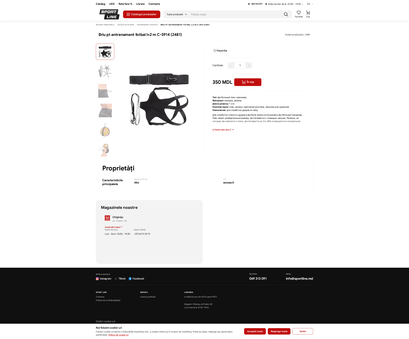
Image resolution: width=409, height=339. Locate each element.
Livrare (140, 4)
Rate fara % (125, 4)
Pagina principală (105, 25)
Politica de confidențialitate (108, 300)
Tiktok (122, 278)
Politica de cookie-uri (118, 334)
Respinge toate (279, 331)
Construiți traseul (112, 227)
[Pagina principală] (109, 14)
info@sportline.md (299, 279)
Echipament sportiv (147, 25)
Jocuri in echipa (125, 25)
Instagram (105, 278)
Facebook (138, 278)
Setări (303, 331)
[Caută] (286, 14)
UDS (112, 4)
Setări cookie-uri (105, 321)
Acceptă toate (255, 331)
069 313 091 (256, 4)
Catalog (100, 4)
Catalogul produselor (143, 14)
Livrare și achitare (148, 297)
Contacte (154, 4)
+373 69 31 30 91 (142, 233)
